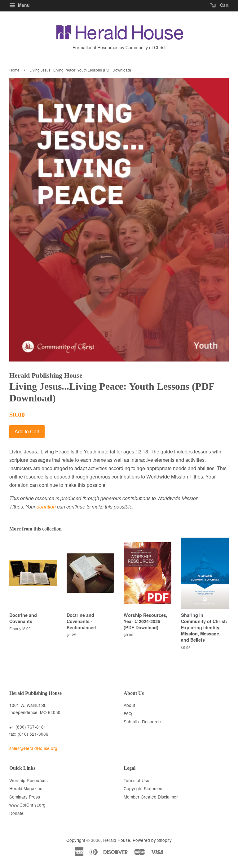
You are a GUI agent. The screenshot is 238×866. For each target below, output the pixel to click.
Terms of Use (136, 780)
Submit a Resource (142, 721)
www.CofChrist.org (27, 805)
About (129, 705)
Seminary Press (24, 797)
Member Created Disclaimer (151, 797)
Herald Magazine (25, 788)
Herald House (116, 840)
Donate (16, 813)
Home (14, 69)
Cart (224, 5)
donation (46, 506)
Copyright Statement (144, 788)
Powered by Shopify (152, 840)
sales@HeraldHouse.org (33, 748)
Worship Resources (28, 780)
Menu (23, 5)
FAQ (128, 713)
